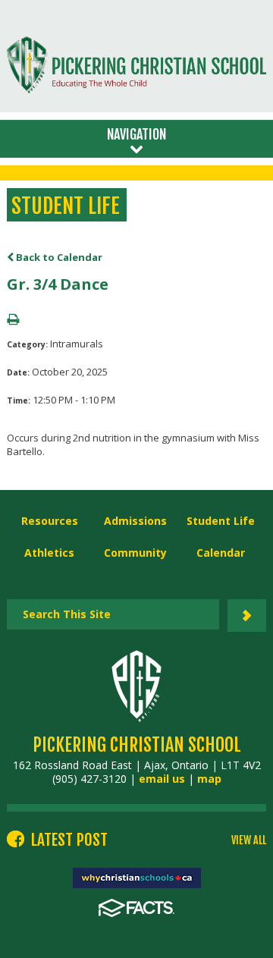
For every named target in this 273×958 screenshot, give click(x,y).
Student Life (221, 521)
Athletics (49, 552)
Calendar (220, 552)
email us (162, 778)
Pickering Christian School (137, 744)
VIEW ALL (248, 840)
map (209, 778)
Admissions (135, 521)
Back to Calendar (58, 257)
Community (135, 552)
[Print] (13, 320)
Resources (49, 521)
